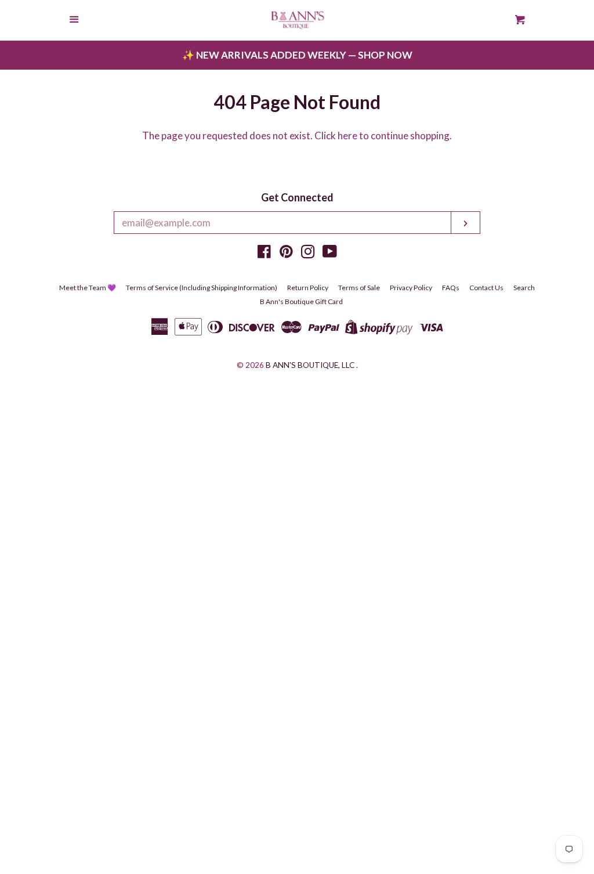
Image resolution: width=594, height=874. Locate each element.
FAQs (450, 287)
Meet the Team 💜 (87, 287)
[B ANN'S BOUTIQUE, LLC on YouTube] (330, 253)
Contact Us (486, 287)
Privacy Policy (411, 287)
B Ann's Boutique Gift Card (301, 301)
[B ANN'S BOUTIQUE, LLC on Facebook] (264, 253)
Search (524, 287)
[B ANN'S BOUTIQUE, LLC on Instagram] (308, 253)
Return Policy (307, 287)
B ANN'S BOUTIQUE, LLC (310, 365)
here (347, 135)
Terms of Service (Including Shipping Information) (201, 287)
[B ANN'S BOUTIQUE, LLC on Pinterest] (286, 253)
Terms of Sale (359, 287)
